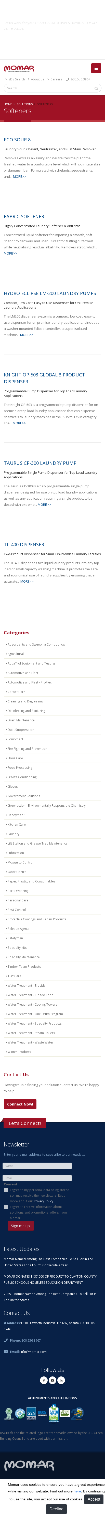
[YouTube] (52, 1380)
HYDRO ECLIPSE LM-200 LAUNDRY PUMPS (50, 293)
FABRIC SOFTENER (24, 216)
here (77, 1491)
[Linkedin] (61, 1380)
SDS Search (16, 79)
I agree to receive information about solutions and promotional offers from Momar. (38, 1212)
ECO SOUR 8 (17, 139)
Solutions (25, 104)
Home (8, 104)
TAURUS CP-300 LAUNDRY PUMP (40, 463)
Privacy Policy (43, 1201)
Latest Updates (22, 1248)
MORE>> (19, 176)
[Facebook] (44, 1380)
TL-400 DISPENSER (24, 544)
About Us (37, 79)
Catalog (52, 41)
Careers (56, 79)
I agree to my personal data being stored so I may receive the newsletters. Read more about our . (39, 1195)
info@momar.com (33, 1352)
